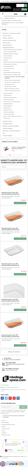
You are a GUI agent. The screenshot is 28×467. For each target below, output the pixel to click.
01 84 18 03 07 (24, 1)
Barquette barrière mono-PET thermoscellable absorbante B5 (10, 193)
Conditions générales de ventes (8, 424)
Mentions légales (5, 422)
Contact (3, 430)
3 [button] (9, 154)
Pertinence (4, 167)
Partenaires (4, 432)
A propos (3, 426)
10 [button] (21, 154)
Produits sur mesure (6, 435)
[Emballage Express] (6, 7)
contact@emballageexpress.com (12, 387)
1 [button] (6, 154)
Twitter (6, 398)
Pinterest (14, 398)
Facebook (2, 398)
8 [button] (18, 154)
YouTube (10, 398)
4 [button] (11, 154)
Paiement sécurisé (6, 428)
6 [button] (14, 154)
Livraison (4, 420)
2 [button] (8, 154)
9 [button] (20, 154)
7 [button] (16, 154)
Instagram (18, 398)
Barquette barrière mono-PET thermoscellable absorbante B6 (10, 264)
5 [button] (13, 154)
